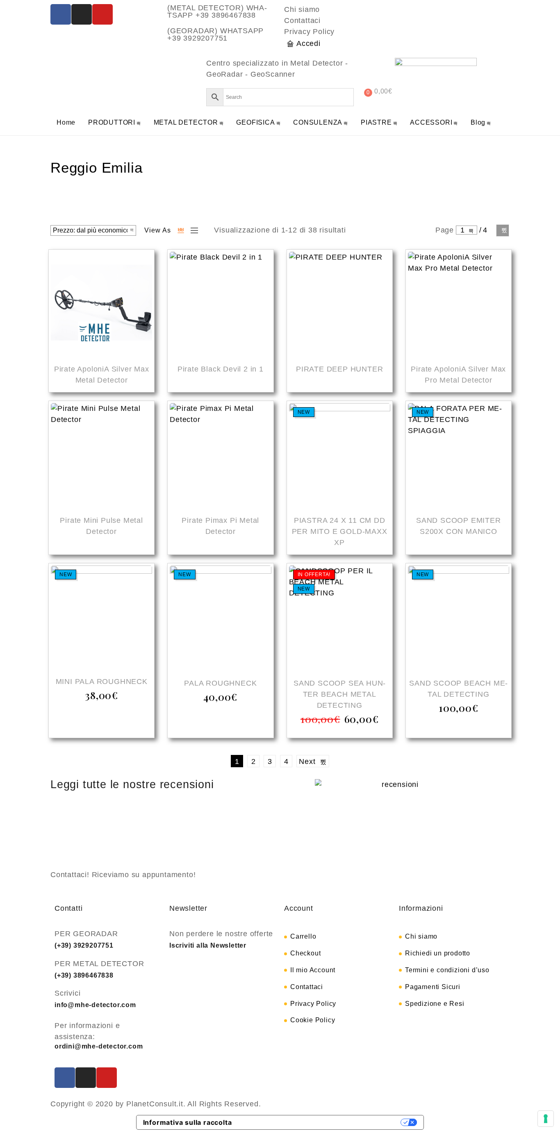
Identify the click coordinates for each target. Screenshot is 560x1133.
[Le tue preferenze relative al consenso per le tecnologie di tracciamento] (545, 1118)
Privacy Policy (309, 31)
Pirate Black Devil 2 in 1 (221, 369)
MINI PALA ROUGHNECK (102, 681)
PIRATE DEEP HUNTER (339, 369)
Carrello (303, 936)
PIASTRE (376, 122)
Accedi (308, 43)
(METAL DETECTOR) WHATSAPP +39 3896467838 (217, 11)
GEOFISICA (255, 122)
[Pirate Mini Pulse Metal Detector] (101, 455)
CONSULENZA (317, 122)
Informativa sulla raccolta (187, 1122)
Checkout (305, 953)
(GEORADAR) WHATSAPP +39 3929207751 (215, 34)
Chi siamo (302, 9)
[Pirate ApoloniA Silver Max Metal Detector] (101, 304)
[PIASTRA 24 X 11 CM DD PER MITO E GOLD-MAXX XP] (339, 455)
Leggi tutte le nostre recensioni (132, 784)
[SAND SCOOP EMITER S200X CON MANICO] (458, 455)
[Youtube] (102, 14)
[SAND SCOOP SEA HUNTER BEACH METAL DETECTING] (339, 617)
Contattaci (302, 20)
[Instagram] (81, 14)
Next (502, 230)
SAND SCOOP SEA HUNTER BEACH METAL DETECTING (339, 694)
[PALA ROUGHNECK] (220, 617)
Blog (478, 122)
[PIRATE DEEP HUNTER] (339, 304)
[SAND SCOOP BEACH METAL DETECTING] (458, 617)
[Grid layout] (180, 230)
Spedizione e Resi (434, 1003)
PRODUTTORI (111, 122)
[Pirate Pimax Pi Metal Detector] (220, 455)
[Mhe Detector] (85, 78)
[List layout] (192, 230)
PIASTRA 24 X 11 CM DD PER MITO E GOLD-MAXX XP (339, 531)
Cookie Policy (312, 1020)
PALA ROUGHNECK (220, 683)
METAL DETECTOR (186, 122)
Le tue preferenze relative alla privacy (321, 1122)
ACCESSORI (431, 122)
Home (66, 122)
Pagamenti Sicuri (432, 986)
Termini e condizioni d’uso (447, 970)
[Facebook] (60, 14)
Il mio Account (312, 970)
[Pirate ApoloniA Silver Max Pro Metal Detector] (458, 304)
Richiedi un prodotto (437, 953)
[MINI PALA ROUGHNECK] (101, 616)
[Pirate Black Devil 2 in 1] (220, 304)
